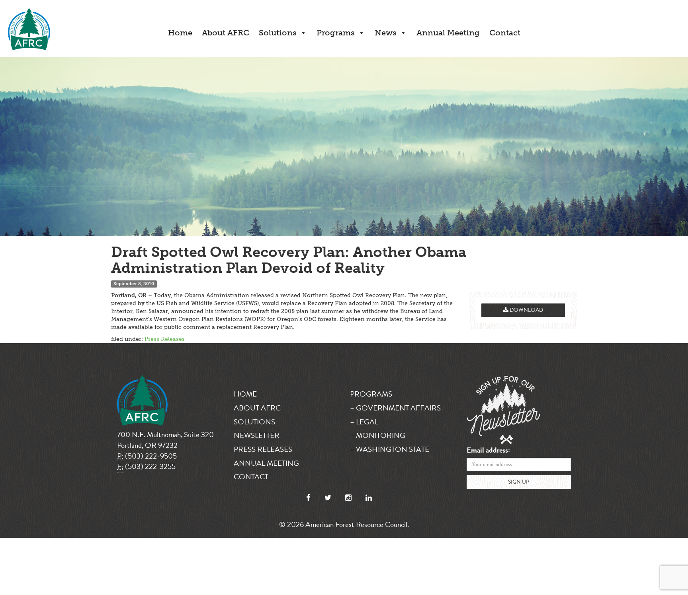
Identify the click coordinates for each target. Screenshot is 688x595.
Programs (336, 32)
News (386, 32)
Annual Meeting (448, 32)
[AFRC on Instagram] (348, 498)
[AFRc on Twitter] (327, 498)
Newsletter (257, 435)
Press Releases (165, 339)
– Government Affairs (395, 408)
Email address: (488, 450)
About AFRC (225, 32)
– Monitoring (377, 435)
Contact (504, 32)
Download (525, 310)
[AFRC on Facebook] (308, 498)
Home (180, 32)
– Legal (364, 422)
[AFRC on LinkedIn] (369, 498)
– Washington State (389, 449)
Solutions (278, 32)
